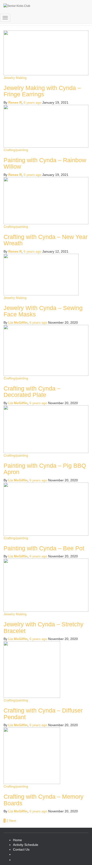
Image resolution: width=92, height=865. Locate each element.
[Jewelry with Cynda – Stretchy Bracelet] (46, 585)
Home (17, 840)
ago (32, 251)
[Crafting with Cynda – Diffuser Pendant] (32, 669)
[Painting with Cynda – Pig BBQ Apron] (46, 429)
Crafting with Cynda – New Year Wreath (46, 240)
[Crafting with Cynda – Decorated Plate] (46, 350)
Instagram (17, 855)
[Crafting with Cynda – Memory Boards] (32, 755)
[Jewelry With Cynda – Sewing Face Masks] (41, 274)
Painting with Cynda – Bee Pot (44, 548)
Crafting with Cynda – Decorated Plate (32, 391)
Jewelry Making (15, 298)
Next (12, 821)
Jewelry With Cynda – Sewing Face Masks (43, 311)
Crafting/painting (16, 227)
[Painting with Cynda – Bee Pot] (46, 509)
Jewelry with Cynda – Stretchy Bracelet (44, 627)
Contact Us (21, 849)
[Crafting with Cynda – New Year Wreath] (46, 200)
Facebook (17, 861)
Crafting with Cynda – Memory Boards (44, 799)
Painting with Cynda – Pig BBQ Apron (45, 468)
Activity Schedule (25, 845)
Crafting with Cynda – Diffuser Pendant (43, 713)
